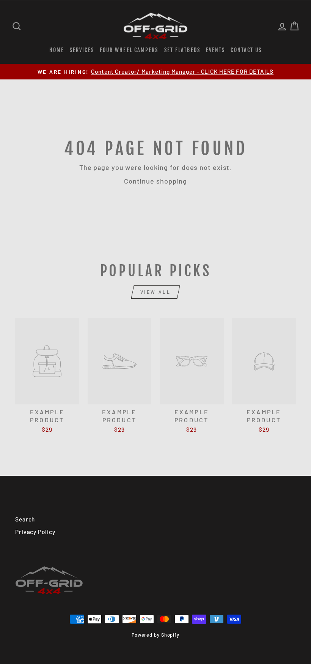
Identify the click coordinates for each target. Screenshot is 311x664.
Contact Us (246, 50)
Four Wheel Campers (129, 50)
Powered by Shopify (155, 635)
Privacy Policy (35, 531)
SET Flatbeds (182, 50)
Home (56, 50)
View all (155, 292)
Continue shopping (155, 181)
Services (82, 50)
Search (25, 519)
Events (215, 50)
